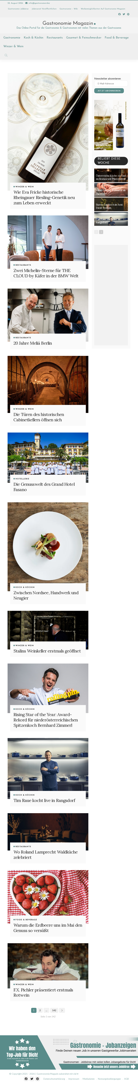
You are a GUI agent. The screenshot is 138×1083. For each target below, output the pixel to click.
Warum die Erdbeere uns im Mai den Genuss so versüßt (47, 927)
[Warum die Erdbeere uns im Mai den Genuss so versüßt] (48, 897)
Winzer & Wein (13, 46)
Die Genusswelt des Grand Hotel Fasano (44, 486)
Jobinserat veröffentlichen (44, 9)
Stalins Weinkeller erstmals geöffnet (47, 651)
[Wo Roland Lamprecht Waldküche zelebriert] (48, 831)
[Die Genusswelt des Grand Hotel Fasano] (48, 458)
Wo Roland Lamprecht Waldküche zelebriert (45, 854)
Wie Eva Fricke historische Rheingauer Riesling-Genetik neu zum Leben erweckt (44, 197)
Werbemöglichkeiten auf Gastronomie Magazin (103, 9)
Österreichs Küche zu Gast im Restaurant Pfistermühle (111, 177)
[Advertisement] (111, 295)
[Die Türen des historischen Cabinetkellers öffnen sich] (48, 384)
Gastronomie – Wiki (69, 9)
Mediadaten (89, 1078)
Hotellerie (22, 479)
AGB (126, 1078)
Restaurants (55, 37)
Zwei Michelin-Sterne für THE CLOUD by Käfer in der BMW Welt (45, 273)
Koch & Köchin (33, 37)
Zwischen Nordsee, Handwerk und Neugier (45, 595)
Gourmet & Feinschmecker (83, 37)
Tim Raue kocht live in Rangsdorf (44, 800)
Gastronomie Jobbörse (18, 9)
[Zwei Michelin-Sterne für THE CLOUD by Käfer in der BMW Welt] (48, 242)
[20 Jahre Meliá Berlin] (48, 315)
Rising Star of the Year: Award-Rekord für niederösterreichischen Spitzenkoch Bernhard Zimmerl (45, 720)
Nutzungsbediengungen (109, 1078)
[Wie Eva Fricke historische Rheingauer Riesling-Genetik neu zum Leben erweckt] (48, 132)
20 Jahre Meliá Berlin (32, 343)
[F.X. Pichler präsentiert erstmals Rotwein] (48, 965)
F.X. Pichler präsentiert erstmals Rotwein (43, 992)
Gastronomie (11, 37)
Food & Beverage (117, 37)
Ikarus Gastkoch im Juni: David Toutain (109, 206)
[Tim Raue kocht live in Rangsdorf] (48, 768)
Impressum (73, 1078)
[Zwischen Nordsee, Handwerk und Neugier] (48, 546)
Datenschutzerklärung (54, 1078)
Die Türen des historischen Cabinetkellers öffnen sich (38, 417)
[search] (6, 55)
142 (54, 1010)
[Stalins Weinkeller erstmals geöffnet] (48, 630)
